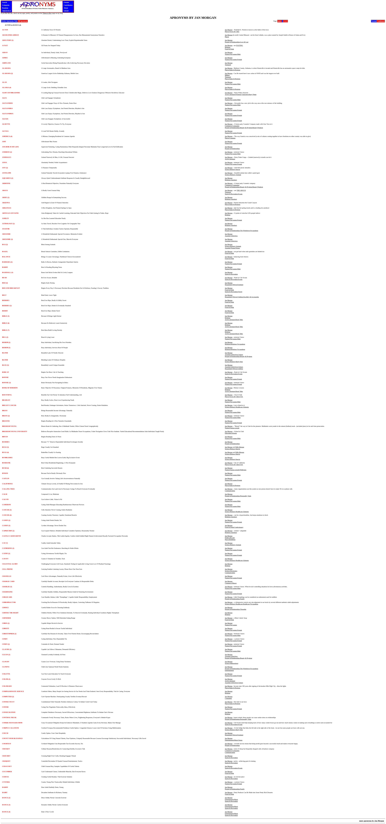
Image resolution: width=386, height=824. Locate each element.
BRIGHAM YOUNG (9, 426)
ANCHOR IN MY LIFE (10, 147)
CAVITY (5, 559)
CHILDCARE (7, 597)
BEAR (4, 278)
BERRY (5, 311)
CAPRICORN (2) (8, 531)
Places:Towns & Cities (232, 31)
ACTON (5, 30)
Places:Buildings (230, 539)
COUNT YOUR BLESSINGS (12, 738)
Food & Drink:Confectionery (234, 527)
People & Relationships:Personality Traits (238, 496)
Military (227, 75)
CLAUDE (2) (6, 649)
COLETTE (6, 674)
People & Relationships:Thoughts (235, 609)
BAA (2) (5, 244)
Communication (230, 491)
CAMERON (6, 504)
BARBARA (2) (7, 262)
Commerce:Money (231, 583)
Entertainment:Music (231, 799)
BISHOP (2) (6, 342)
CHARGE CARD (8, 581)
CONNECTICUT (8, 702)
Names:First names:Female (233, 59)
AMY (4, 141)
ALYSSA (5, 131)
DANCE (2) (6, 798)
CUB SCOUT (7, 766)
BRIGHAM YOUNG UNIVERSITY (14, 431)
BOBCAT (5, 372)
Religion (227, 47)
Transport (228, 65)
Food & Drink (229, 49)
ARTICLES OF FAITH (10, 213)
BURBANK (6, 463)
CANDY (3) (6, 525)
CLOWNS (5, 667)
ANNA (4, 162)
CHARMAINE (7, 592)
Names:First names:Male (233, 54)
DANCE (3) (6, 805)
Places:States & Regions (232, 70)
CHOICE (5, 607)
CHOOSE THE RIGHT (10, 613)
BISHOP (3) (6, 347)
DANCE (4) (6, 812)
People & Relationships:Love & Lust (236, 42)
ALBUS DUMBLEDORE (11, 93)
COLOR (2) (6, 679)
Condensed (381, 21)
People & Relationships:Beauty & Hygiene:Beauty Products (244, 128)
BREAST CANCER (9, 405)
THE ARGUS (241, 190)
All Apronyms (22, 21)
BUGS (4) (5, 452)
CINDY (5, 639)
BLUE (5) (5, 365)
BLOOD (5, 360)
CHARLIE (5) (7, 586)
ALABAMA (6, 68)
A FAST (5, 45)
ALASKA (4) (6, 87)
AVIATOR (6, 229)
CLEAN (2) (6, 654)
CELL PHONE (7, 569)
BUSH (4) (5, 468)
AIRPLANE (6, 63)
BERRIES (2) (7, 305)
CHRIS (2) (5, 623)
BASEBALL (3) (7, 272)
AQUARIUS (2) (7, 178)
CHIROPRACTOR (9, 602)
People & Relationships (232, 148)
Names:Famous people (232, 428)
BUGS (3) (5, 447)
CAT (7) (5, 543)
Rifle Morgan (240, 447)
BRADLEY (6, 400)
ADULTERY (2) (7, 40)
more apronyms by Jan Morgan (371, 821)
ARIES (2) (5, 197)
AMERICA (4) (7, 136)
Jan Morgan (228, 30)
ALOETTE (6, 124)
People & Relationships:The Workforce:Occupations (241, 230)
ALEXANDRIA (7, 113)
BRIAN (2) (6, 416)
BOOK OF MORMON (10, 388)
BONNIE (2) (6, 382)
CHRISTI (5, 628)
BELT (4, 295)
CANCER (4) (6, 515)
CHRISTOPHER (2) (9, 634)
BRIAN (4, 410)
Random (5, 8)
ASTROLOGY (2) (8, 223)
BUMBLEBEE (7, 457)
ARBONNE (6, 183)
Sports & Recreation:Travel (233, 292)
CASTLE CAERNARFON (11, 536)
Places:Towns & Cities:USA (234, 397)
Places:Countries (230, 138)
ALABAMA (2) (7, 73)
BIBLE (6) (5, 323)
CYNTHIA (6, 782)
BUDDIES (5, 442)
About (66, 8)
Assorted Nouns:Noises (232, 248)
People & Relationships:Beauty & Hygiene (238, 356)
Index (280, 21)
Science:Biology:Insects (232, 169)
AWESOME (6, 234)
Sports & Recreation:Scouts (233, 194)
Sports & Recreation (231, 274)
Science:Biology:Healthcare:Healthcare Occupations (241, 604)
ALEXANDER (7, 103)
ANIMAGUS (6, 157)
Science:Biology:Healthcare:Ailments (237, 407)
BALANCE (6, 257)
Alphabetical (6, 11)
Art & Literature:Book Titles (234, 320)
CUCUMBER (7, 771)
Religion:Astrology (231, 180)
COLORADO (7, 686)
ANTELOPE (6, 173)
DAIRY (4, 792)
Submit (66, 11)
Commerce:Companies (232, 126)
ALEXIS (5, 119)
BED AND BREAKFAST (11, 288)
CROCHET (6, 756)
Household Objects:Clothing (234, 369)
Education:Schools (231, 433)
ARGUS (5, 190)
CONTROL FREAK (9, 717)
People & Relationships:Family (235, 599)
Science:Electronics (231, 571)
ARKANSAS (6, 208)
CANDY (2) (6, 520)
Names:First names (231, 625)
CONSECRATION (8, 712)
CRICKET (6, 749)
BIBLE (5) (5, 316)
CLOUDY (5, 661)
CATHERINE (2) (8, 548)
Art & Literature (230, 159)
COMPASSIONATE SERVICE (13, 691)
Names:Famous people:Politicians (235, 470)
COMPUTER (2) (8, 696)
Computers (228, 698)
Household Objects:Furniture (234, 285)
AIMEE (5, 58)
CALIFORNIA (7, 484)
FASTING (239, 45)
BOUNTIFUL (7, 395)
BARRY (5, 267)
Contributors (68, 5)
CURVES (5, 777)
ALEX (4, 98)
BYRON (5, 473)
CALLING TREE (8, 489)
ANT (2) (5, 168)
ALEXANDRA (7, 108)
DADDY (5, 787)
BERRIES (5, 300)
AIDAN (5, 52)
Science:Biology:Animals (233, 175)
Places (227, 37)
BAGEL (5, 251)
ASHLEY (5, 218)
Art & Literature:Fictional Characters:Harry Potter (240, 94)
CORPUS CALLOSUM (10, 728)
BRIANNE (6, 421)
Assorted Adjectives (231, 236)
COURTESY (6, 743)
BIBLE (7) (5, 330)
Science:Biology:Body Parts (234, 362)
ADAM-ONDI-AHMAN (10, 35)
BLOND (5, 353)
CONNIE (5, 707)
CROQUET (6, 761)
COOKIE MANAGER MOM (12, 723)
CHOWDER (6, 618)
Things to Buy (47, 13)
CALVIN (5, 499)
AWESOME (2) (7, 239)
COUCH (5, 733)
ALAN (4, 82)
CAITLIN (5, 478)
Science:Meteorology (231, 663)
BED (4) (5, 283)
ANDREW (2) (7, 152)
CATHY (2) (6, 553)
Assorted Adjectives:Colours (234, 355)
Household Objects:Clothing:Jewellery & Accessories (242, 297)
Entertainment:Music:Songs (233, 740)
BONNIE (5, 377)
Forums (66, 2)
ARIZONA (6, 203)
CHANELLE (6, 576)
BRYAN (5, 437)
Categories (5, 5)
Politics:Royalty (230, 538)
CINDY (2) (6, 644)
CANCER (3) (6, 510)
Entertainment (229, 670)
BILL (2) (5, 337)
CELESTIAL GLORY (10, 564)
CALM (4, 494)
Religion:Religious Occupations (235, 344)
